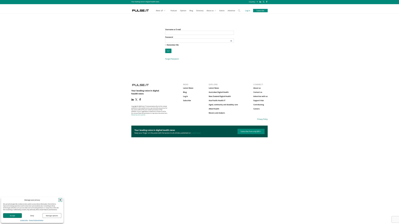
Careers (256, 109)
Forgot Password (172, 59)
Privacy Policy (262, 119)
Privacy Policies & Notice (36, 220)
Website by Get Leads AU (138, 115)
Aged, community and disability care (223, 104)
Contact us (257, 92)
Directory (199, 10)
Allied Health (214, 109)
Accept (12, 216)
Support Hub (258, 100)
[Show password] (231, 40)
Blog (191, 10)
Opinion (183, 10)
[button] (60, 200)
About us (210, 10)
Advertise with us (260, 96)
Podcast (174, 10)
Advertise (231, 10)
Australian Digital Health (219, 92)
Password (169, 37)
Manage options (52, 216)
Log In (185, 96)
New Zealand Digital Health (220, 96)
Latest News (188, 88)
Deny (32, 216)
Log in (247, 10)
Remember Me (173, 45)
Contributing (258, 104)
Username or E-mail (173, 29)
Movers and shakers (217, 113)
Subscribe (187, 100)
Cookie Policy (24, 220)
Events (222, 10)
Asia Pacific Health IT (217, 100)
